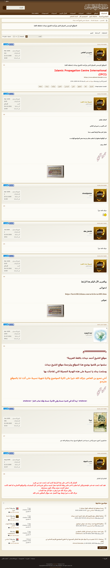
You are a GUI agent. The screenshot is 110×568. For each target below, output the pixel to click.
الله (85, 86)
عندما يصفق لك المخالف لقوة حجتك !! (91, 508)
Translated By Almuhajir (55, 567)
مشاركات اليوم (93, 16)
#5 (4, 276)
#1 (4, 65)
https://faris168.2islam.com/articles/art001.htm (86, 294)
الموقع (96, 13)
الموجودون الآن (83, 16)
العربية (105, 558)
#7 (4, 436)
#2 (4, 114)
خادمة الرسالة (91, 518)
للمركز (91, 86)
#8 (4, 474)
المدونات (54, 13)
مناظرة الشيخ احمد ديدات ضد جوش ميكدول (90, 524)
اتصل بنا (27, 558)
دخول (7, 1)
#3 (4, 206)
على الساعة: (17, 58)
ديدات (47, 86)
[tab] (104, 33)
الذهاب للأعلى (5, 558)
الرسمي (67, 86)
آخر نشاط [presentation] (97, 33)
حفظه (40, 86)
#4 (4, 244)
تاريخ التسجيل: (16, 51)
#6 (4, 346)
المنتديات (104, 13)
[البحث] (4, 8)
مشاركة (11, 44)
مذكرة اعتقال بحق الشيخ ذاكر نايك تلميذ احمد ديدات (87, 516)
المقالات (88, 13)
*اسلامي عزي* (91, 510)
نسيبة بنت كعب (90, 81)
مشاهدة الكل (102, 547)
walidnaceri (79, 533)
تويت (5, 44)
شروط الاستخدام (13, 558)
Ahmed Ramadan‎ (78, 543)
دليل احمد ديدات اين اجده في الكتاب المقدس (90, 531)
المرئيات (80, 13)
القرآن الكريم (63, 13)
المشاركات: (17, 53)
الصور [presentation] (91, 33)
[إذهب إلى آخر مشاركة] (9, 512)
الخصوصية (21, 558)
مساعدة (33, 558)
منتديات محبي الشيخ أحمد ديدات (81, 20)
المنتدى (102, 20)
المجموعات (45, 13)
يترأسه (53, 86)
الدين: (18, 104)
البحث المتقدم (74, 16)
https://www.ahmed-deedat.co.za (95, 77)
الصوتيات (73, 13)
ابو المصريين (91, 526)
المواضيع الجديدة (103, 16)
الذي (73, 86)
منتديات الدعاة (94, 20)
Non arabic (35, 13)
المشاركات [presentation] (104, 33)
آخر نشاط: (17, 55)
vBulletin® (55, 564)
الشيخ (60, 86)
